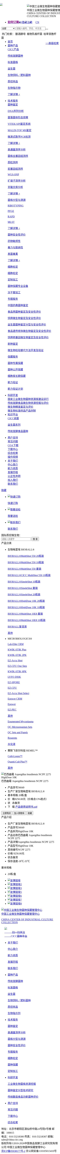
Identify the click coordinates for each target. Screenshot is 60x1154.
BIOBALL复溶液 (17, 626)
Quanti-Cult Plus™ (17, 761)
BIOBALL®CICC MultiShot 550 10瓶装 (29, 575)
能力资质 (13, 468)
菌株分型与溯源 (17, 1039)
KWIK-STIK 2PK (17, 655)
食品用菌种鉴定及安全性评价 (24, 311)
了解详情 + (14, 94)
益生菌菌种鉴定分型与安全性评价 (27, 324)
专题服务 (13, 1051)
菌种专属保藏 (15, 363)
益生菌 (11, 68)
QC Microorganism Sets (20, 727)
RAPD (11, 216)
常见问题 (13, 441)
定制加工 (13, 1071)
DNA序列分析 (16, 111)
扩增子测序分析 (17, 180)
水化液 (11, 744)
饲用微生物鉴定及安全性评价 (24, 318)
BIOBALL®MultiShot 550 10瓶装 (26, 562)
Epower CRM (15, 698)
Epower (12, 704)
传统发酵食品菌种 (18, 431)
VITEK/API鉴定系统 (19, 124)
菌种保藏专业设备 (18, 286)
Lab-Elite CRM (16, 644)
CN (37, 22)
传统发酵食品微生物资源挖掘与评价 (28, 403)
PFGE (11, 211)
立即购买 (7, 813)
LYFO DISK (14, 677)
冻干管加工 (14, 292)
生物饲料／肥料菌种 (19, 75)
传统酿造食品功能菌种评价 (23, 1096)
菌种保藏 (13, 1064)
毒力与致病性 (15, 247)
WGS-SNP (13, 174)
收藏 (30, 813)
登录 (24, 22)
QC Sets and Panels (18, 732)
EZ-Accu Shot (15, 660)
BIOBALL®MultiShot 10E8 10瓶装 (26, 620)
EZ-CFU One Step (17, 666)
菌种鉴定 (13, 1026)
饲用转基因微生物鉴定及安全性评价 (28, 337)
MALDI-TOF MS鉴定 (19, 130)
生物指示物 (14, 88)
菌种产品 (13, 45)
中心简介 (13, 464)
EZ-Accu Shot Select (18, 693)
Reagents (12, 738)
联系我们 (13, 484)
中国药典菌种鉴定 (18, 305)
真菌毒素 (13, 254)
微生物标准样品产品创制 (22, 410)
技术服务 (13, 100)
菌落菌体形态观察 (18, 117)
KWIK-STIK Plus (17, 649)
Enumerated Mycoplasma (20, 721)
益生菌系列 (14, 424)
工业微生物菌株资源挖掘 (22, 1084)
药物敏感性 (14, 241)
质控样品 (13, 81)
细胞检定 (13, 273)
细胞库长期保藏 (17, 376)
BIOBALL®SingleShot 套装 (23, 588)
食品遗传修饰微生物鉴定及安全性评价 (29, 331)
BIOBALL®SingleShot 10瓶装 (24, 581)
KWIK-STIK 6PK (17, 671)
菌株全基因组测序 (18, 156)
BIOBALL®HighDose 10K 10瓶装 (26, 607)
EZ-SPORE (14, 682)
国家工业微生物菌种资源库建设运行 (28, 399)
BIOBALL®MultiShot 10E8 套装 (25, 613)
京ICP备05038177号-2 (13, 1151)
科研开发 (13, 395)
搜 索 (35, 539)
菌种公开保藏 (15, 369)
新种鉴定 (13, 343)
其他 (10, 633)
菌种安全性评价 (17, 1045)
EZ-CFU (12, 687)
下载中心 (13, 449)
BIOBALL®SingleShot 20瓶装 (24, 594)
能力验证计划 (15, 388)
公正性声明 (14, 476)
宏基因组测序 (15, 168)
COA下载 (13, 445)
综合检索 (13, 453)
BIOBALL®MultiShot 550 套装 (24, 568)
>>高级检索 (52, 43)
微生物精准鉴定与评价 (20, 406)
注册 (29, 22)
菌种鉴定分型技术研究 (20, 1090)
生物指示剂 (14, 1013)
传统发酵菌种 (15, 55)
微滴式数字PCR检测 (19, 136)
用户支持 (13, 437)
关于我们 (13, 460)
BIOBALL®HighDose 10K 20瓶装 (26, 601)
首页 (10, 41)
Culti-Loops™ (15, 756)
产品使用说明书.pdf (26, 806)
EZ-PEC (12, 709)
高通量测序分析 (17, 1032)
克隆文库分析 (15, 187)
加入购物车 (19, 813)
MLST (11, 222)
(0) (20, 22)
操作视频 (13, 457)
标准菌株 (13, 62)
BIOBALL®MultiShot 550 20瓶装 (26, 556)
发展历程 (13, 472)
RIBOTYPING (16, 205)
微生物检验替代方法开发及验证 (26, 350)
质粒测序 (13, 162)
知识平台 (13, 414)
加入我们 (13, 480)
